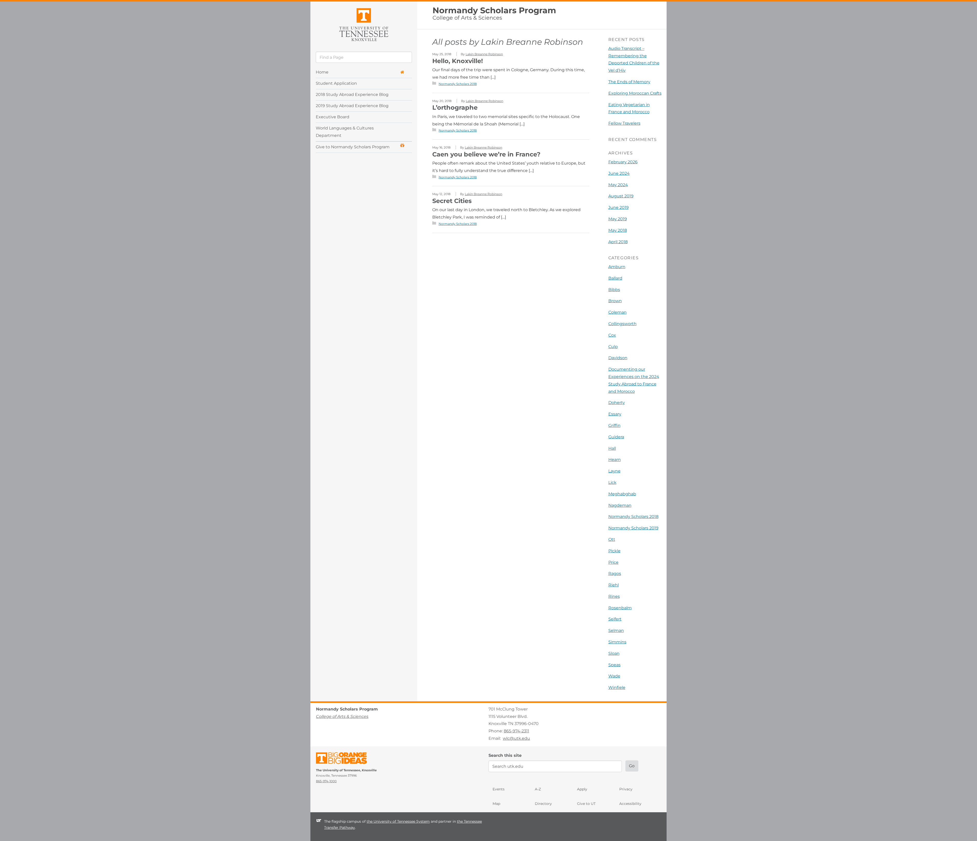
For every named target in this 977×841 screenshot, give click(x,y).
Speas (614, 664)
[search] (364, 57)
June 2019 (618, 207)
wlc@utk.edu (516, 738)
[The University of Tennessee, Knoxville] (363, 24)
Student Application (336, 83)
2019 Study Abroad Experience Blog (352, 105)
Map (496, 804)
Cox (612, 335)
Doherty (616, 402)
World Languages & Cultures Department (345, 132)
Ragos (614, 573)
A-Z (538, 789)
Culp (613, 346)
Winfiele (616, 687)
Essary (614, 414)
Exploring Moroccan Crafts (635, 93)
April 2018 (618, 241)
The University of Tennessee (344, 759)
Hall (612, 448)
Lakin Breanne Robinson (532, 42)
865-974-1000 (326, 781)
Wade (614, 676)
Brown (615, 300)
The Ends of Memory (629, 81)
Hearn (614, 459)
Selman (616, 630)
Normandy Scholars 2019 (633, 528)
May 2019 (617, 218)
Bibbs (614, 289)
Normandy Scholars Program (494, 10)
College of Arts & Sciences (467, 17)
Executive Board (332, 116)
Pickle (614, 550)
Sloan (614, 653)
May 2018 (617, 230)
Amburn (616, 266)
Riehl (613, 585)
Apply (582, 789)
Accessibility (630, 804)
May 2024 (618, 184)
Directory (543, 804)
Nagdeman (619, 505)
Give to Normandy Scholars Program (353, 146)
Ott (611, 539)
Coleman (617, 312)
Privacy (626, 789)
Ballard (615, 278)
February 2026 (623, 162)
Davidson (617, 357)
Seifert (615, 619)
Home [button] (322, 72)
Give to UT (586, 804)
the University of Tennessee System (398, 821)
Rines (614, 596)
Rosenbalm (620, 607)
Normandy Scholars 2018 (458, 84)
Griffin (614, 425)
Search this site (505, 755)
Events (499, 789)
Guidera (616, 436)
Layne (614, 471)
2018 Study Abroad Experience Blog (352, 94)
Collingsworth (622, 323)
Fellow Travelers (624, 123)
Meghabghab (622, 493)
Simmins (617, 642)
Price (613, 562)
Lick (612, 482)
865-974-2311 (516, 731)
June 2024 (619, 173)
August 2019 (621, 196)
